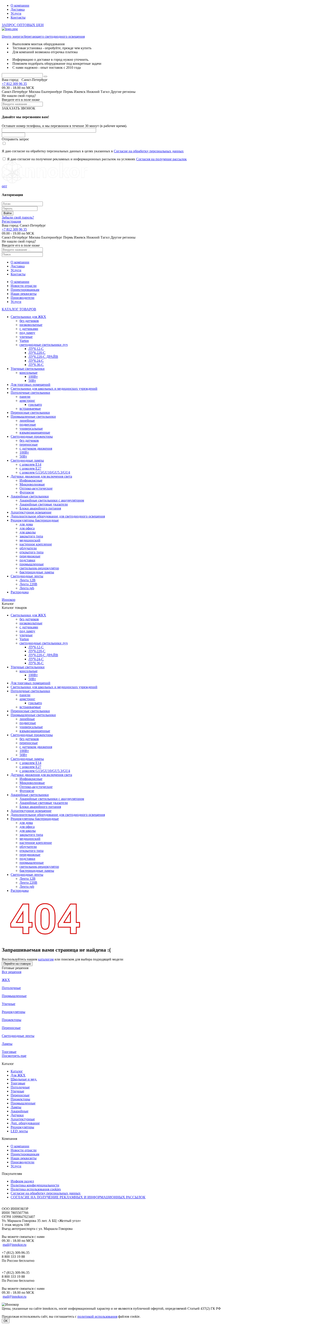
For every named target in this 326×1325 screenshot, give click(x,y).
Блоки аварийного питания (40, 508)
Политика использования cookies (36, 1189)
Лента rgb (27, 588)
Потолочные (11, 988)
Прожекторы (11, 1020)
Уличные (8, 1004)
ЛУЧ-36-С (36, 365)
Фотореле (27, 492)
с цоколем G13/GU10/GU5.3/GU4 (45, 472)
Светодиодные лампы (27, 460)
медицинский (30, 540)
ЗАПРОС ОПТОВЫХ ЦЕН (23, 25)
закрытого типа (31, 536)
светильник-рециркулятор (39, 568)
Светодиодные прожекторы (32, 436)
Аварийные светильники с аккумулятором (52, 500)
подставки (27, 560)
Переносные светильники (30, 412)
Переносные (11, 1028)
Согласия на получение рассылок (161, 159)
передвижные (30, 556)
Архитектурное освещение (31, 512)
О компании (20, 5)
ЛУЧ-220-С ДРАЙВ (43, 357)
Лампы (7, 1044)
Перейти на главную (17, 963)
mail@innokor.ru (14, 1245)
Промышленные (14, 996)
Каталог (17, 1071)
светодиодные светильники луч (44, 345)
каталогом (46, 959)
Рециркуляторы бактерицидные (35, 520)
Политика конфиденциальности (35, 1185)
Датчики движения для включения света (41, 476)
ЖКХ (6, 980)
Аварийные (19, 1111)
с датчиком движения (36, 448)
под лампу (27, 333)
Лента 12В (27, 580)
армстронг (27, 400)
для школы (28, 532)
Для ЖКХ (18, 1075)
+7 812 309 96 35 (14, 84)
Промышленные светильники (33, 416)
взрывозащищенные (35, 432)
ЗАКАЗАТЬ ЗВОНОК (18, 108)
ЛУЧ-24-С (36, 361)
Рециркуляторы (13, 1012)
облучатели (28, 548)
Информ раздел (22, 1181)
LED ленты (19, 1131)
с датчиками (29, 329)
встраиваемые (30, 408)
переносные (29, 444)
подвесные (28, 424)
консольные (28, 372)
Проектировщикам (25, 290)
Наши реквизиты (24, 294)
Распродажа (20, 592)
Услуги (16, 13)
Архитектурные (23, 1119)
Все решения (11, 972)
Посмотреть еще (14, 1056)
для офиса (27, 528)
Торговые (9, 1052)
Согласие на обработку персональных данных (149, 151)
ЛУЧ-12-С (36, 349)
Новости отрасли (24, 286)
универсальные (31, 428)
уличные (26, 337)
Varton (24, 341)
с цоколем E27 (30, 468)
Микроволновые (32, 484)
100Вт (33, 376)
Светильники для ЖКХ (28, 317)
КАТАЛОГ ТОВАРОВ (19, 309)
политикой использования (97, 1316)
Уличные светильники (28, 368)
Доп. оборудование (25, 1123)
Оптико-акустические (36, 488)
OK (6, 1321)
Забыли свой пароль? (18, 217)
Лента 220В (28, 584)
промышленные (32, 564)
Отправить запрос (15, 139)
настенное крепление (36, 544)
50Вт (32, 380)
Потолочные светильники (30, 392)
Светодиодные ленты (27, 576)
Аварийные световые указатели (44, 504)
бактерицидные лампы (37, 572)
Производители (22, 298)
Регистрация (11, 221)
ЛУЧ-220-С (36, 353)
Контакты (18, 17)
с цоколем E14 (30, 464)
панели (25, 396)
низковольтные (31, 325)
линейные (27, 420)
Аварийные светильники (30, 496)
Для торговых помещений (30, 384)
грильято (35, 404)
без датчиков (29, 321)
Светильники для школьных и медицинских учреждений (54, 388)
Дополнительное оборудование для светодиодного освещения (58, 516)
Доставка (18, 9)
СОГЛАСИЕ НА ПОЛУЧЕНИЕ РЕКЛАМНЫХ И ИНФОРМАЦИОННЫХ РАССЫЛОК (78, 1197)
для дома (26, 524)
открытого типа (31, 552)
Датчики (17, 1115)
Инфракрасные (31, 480)
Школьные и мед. (24, 1079)
